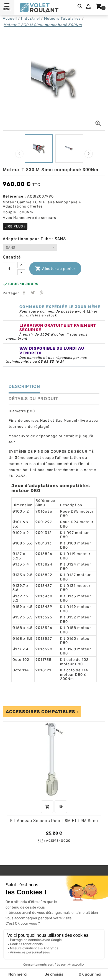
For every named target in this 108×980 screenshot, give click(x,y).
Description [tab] (24, 386)
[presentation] (19, 154)
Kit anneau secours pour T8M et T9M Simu (54, 820)
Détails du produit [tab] (33, 398)
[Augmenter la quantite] (21, 265)
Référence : (14, 196)
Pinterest (41, 292)
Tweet (32, 292)
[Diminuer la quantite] (21, 272)
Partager (24, 292)
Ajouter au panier (55, 268)
